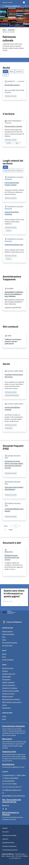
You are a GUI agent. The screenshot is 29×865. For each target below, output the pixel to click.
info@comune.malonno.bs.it (12, 790)
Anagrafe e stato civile (8, 674)
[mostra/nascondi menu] (3, 6)
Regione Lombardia (7, 2)
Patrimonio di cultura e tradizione (13, 170)
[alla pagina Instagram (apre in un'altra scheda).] (6, 809)
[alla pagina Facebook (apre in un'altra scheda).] (3, 809)
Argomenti (11, 30)
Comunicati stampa (7, 660)
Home (4, 30)
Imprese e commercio (8, 694)
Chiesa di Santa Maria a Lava (14, 244)
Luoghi (4, 716)
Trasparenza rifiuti (9, 751)
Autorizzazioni (6, 679)
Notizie (11, 71)
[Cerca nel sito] (26, 6)
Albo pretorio (7, 738)
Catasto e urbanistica (8, 682)
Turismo (4, 705)
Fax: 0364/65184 (9, 781)
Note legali (5, 828)
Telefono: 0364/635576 (11, 778)
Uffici (3, 637)
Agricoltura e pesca (7, 668)
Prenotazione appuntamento (9, 846)
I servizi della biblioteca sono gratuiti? (14, 510)
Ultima (11, 530)
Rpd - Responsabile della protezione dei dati (11, 800)
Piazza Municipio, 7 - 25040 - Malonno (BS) (15, 775)
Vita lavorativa (6, 708)
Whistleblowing (8, 764)
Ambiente (5, 671)
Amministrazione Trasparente (13, 726)
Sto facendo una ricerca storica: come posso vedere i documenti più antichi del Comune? (14, 464)
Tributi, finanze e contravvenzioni (11, 702)
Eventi (4, 719)
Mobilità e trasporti (7, 696)
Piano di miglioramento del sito (9, 850)
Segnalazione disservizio (8, 842)
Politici (4, 640)
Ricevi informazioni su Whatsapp (10, 813)
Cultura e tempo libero (15, 371)
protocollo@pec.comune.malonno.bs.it (13, 796)
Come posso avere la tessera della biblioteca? (14, 488)
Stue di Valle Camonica (12, 85)
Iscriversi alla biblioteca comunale (12, 408)
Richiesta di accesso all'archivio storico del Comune (12, 557)
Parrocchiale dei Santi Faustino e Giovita (12, 183)
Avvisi (5, 75)
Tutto (5, 71)
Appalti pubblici (6, 677)
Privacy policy (5, 832)
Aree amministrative (8, 634)
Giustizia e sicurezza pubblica (10, 691)
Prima (6, 526)
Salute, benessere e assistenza (11, 699)
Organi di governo (7, 631)
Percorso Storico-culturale (13, 126)
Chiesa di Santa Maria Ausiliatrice (12, 213)
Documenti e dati (7, 645)
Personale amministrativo (9, 643)
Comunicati (19, 71)
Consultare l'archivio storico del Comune (14, 375)
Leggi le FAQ (5, 839)
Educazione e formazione (9, 688)
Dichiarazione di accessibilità (9, 835)
